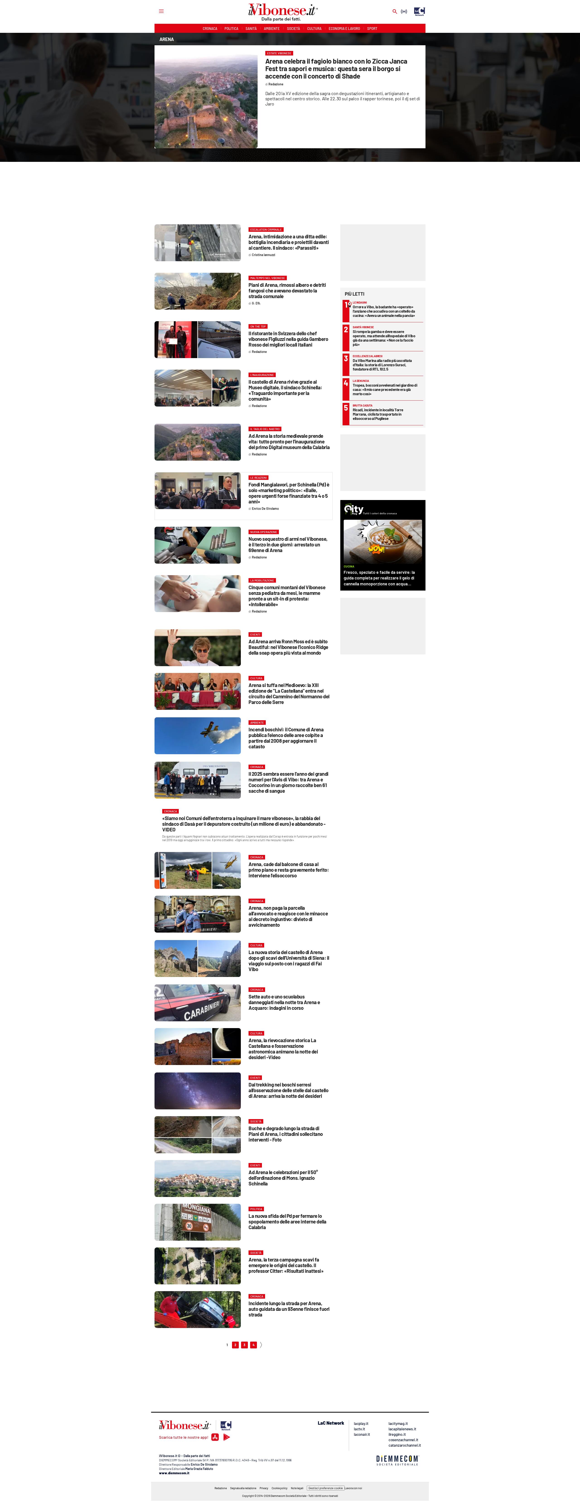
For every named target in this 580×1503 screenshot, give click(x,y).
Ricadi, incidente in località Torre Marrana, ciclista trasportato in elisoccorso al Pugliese (378, 414)
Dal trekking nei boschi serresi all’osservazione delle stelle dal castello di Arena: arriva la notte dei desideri (288, 1090)
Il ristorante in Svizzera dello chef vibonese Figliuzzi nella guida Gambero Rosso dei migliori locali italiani (288, 338)
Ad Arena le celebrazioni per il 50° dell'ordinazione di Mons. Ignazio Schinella (283, 1177)
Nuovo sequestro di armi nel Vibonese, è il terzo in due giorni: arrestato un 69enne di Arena (288, 544)
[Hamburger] (157, 11)
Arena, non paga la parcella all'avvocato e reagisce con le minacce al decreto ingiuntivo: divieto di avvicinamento (288, 916)
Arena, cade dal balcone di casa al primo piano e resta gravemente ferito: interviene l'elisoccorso (289, 869)
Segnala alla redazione (243, 1488)
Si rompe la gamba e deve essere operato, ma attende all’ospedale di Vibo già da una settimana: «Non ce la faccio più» (384, 338)
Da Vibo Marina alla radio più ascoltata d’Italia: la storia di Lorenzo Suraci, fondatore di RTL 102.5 (382, 364)
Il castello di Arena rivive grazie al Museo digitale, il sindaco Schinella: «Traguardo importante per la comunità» (285, 390)
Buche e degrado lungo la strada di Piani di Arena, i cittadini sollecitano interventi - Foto (286, 1133)
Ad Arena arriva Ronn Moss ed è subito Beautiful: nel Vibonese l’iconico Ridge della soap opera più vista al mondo (288, 647)
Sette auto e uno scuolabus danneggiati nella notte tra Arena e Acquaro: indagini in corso (284, 1002)
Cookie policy (280, 1488)
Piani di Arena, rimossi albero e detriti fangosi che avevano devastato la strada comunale (287, 290)
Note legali (297, 1488)
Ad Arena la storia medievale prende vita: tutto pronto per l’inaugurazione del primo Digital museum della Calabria (289, 441)
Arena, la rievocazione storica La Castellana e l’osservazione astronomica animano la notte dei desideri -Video (283, 1048)
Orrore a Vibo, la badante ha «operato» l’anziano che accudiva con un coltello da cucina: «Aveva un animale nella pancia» (384, 311)
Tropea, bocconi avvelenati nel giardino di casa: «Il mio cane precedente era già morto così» (385, 389)
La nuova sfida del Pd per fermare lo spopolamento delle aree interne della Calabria (287, 1221)
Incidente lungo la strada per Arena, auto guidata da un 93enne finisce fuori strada (289, 1308)
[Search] (395, 11)
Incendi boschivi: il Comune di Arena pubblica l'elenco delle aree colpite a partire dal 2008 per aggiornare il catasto (286, 737)
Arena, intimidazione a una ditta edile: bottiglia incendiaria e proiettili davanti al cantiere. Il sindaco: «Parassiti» (289, 242)
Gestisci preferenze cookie (326, 1488)
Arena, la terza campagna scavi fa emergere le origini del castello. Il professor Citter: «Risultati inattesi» (286, 1265)
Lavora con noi (353, 1488)
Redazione (221, 1488)
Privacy (264, 1488)
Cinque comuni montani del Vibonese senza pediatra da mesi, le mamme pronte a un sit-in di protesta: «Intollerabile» (287, 595)
